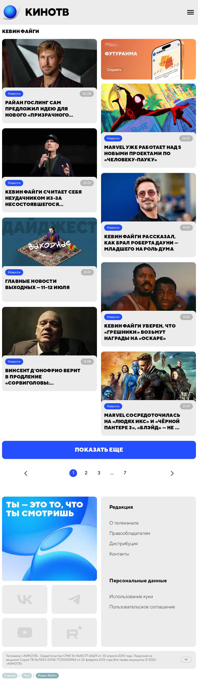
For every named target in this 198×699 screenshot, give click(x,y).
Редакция (121, 507)
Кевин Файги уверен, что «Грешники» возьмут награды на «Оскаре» (140, 332)
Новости (14, 94)
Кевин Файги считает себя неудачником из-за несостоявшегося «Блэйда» (43, 198)
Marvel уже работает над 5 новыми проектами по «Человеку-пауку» (142, 154)
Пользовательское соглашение (142, 607)
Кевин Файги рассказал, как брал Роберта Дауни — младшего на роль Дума (141, 243)
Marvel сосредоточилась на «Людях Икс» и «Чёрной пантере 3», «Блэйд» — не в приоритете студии (142, 421)
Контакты (119, 554)
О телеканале (124, 523)
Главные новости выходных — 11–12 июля (37, 285)
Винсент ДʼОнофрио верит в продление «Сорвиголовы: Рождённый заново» (42, 377)
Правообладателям (129, 533)
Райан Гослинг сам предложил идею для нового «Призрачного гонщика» (37, 109)
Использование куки (131, 596)
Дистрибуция (123, 543)
